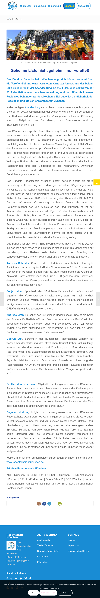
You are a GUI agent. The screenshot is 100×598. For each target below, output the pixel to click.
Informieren (42, 556)
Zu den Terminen (45, 545)
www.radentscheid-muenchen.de (25, 462)
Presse (71, 539)
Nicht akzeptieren (48, 593)
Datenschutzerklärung (78, 550)
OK (33, 593)
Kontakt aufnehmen (16, 573)
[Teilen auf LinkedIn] (49, 504)
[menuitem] (13, 6)
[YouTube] (16, 578)
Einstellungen (65, 593)
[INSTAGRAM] (11, 578)
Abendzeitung (32, 107)
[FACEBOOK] (7, 578)
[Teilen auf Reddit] (55, 504)
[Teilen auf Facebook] (44, 504)
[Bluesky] (26, 578)
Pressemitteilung (47, 62)
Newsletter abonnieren (48, 550)
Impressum (73, 545)
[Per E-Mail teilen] (60, 504)
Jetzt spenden (44, 539)
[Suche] (9, 17)
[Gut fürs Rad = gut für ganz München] (98, 299)
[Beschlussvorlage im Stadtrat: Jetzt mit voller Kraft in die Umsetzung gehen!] (2, 299)
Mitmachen (42, 562)
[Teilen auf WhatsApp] (39, 504)
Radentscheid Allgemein (68, 62)
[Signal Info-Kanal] (21, 578)
